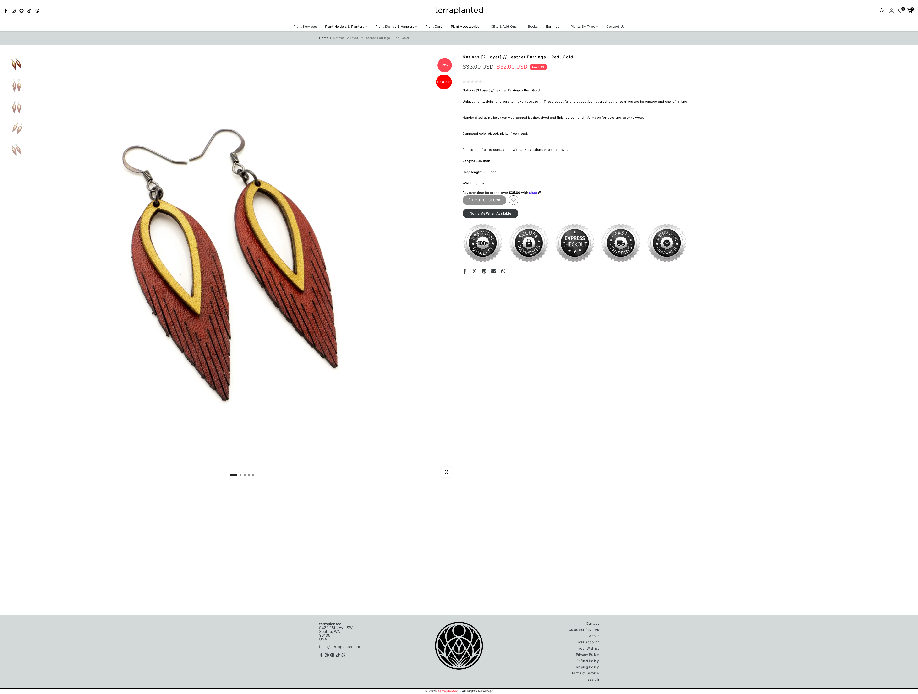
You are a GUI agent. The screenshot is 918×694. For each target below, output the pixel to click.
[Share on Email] (493, 271)
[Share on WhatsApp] (503, 271)
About (594, 636)
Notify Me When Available (490, 213)
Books (533, 26)
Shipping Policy (586, 667)
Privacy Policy (587, 654)
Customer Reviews (584, 630)
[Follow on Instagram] (13, 11)
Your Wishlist (588, 648)
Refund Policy (587, 661)
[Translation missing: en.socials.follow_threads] (37, 11)
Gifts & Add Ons (504, 26)
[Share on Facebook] (465, 271)
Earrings (552, 26)
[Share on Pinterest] (484, 271)
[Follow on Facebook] (6, 11)
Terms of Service (585, 673)
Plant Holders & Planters (344, 26)
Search (593, 679)
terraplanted (448, 691)
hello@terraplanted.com (340, 646)
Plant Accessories (465, 26)
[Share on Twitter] (474, 271)
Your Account (588, 642)
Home (323, 38)
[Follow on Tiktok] (29, 11)
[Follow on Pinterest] (21, 11)
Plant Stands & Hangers (395, 26)
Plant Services (305, 26)
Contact (592, 623)
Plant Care (434, 26)
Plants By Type (583, 26)
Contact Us (615, 26)
